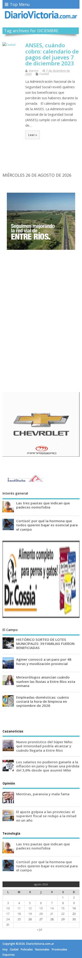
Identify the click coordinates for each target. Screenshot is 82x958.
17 (8, 914)
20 (41, 914)
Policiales (27, 949)
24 (8, 919)
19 (30, 914)
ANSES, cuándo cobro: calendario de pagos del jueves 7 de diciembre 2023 (52, 54)
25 (19, 919)
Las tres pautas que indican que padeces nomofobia (43, 505)
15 (62, 908)
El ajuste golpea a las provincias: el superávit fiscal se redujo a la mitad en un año (46, 815)
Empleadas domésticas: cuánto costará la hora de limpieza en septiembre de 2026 (42, 701)
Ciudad (44, 74)
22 (62, 914)
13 (41, 908)
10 (8, 908)
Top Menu (20, 4)
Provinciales (59, 949)
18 (19, 914)
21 (52, 914)
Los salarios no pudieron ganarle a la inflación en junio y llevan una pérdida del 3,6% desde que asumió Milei (47, 766)
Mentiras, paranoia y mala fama (42, 794)
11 (19, 908)
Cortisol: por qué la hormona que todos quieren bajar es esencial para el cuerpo (47, 525)
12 (30, 908)
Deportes (9, 955)
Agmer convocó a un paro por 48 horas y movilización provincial (43, 661)
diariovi (33, 71)
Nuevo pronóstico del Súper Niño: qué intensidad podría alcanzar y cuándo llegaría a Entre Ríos (44, 746)
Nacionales (42, 949)
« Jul (39, 929)
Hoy (5, 949)
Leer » (32, 135)
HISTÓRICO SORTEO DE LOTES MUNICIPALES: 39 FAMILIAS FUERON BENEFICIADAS (45, 643)
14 (52, 908)
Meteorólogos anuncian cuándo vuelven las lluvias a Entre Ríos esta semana (45, 681)
